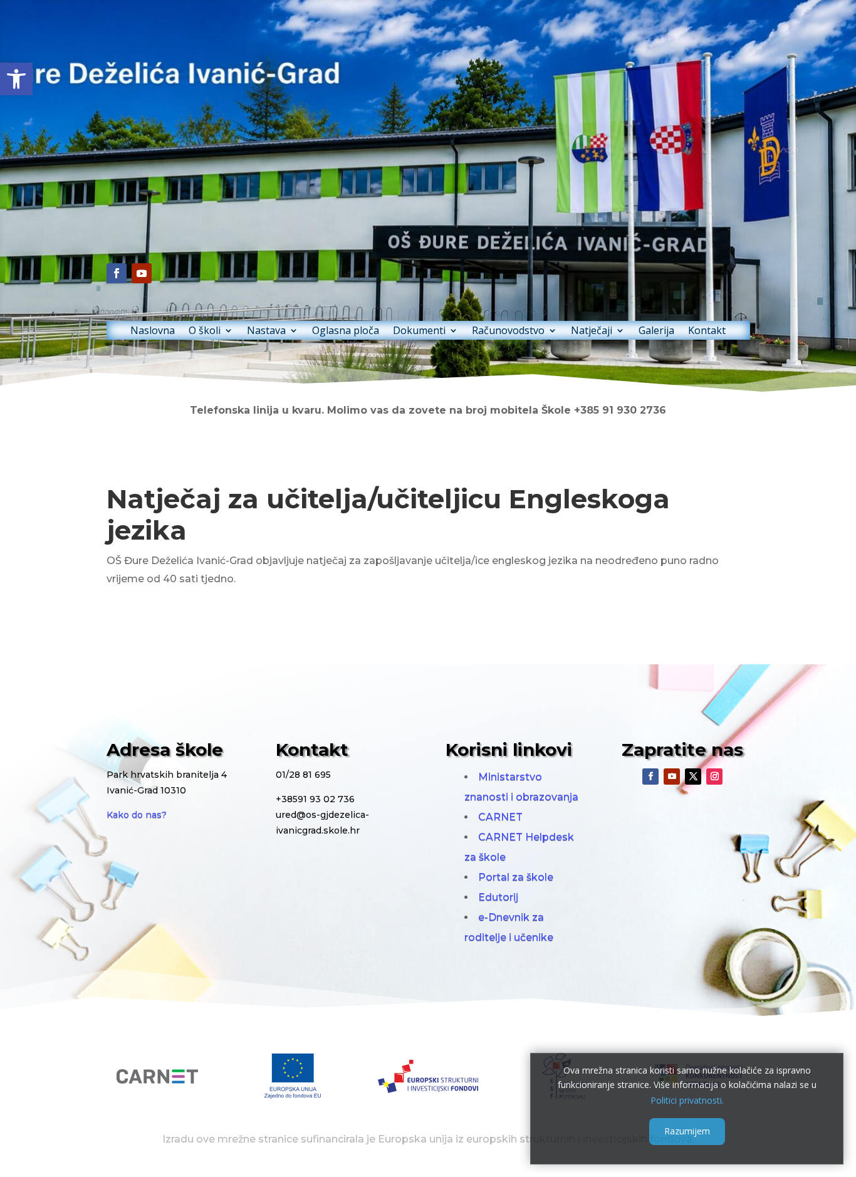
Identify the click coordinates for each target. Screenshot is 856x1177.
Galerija (656, 331)
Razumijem (687, 1131)
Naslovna (152, 331)
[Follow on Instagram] (714, 776)
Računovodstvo (508, 331)
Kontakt (707, 331)
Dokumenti (419, 331)
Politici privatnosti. (687, 1100)
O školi (205, 331)
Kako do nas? (137, 814)
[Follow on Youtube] (142, 273)
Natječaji (591, 331)
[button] (16, 79)
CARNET (500, 817)
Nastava (266, 331)
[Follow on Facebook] (117, 273)
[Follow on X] (693, 776)
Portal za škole (515, 877)
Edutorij (498, 897)
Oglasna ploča (345, 331)
